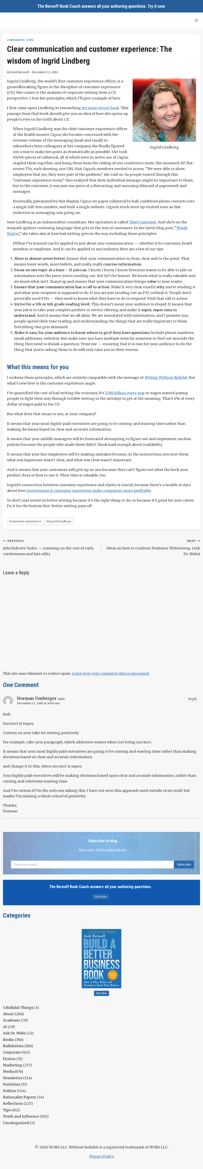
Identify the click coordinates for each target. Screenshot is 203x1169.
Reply (192, 699)
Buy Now (101, 993)
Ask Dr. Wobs (14, 1033)
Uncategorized (16, 1123)
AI (5, 1026)
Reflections (13, 1103)
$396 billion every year (125, 393)
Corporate (15, 40)
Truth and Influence (21, 1116)
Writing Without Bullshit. (166, 377)
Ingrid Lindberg (58, 521)
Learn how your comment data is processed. (110, 673)
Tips (30, 40)
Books (8, 1039)
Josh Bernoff (20, 72)
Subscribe (184, 864)
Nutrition (11, 1084)
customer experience (25, 521)
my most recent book (100, 108)
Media (8, 1071)
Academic (11, 1020)
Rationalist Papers (19, 1097)
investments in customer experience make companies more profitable (88, 490)
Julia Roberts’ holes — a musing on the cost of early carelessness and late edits (48, 547)
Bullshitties (13, 1046)
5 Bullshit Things (18, 1007)
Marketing (12, 1065)
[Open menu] (196, 20)
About (8, 1014)
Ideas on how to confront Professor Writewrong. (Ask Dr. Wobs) (153, 547)
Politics (9, 1091)
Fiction (9, 1059)
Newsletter (12, 1078)
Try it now (156, 6)
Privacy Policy (101, 1156)
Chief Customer (142, 222)
